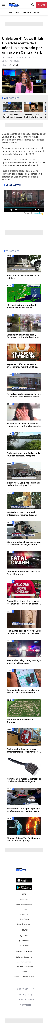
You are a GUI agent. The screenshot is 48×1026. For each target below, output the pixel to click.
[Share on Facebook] (10, 65)
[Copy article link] (17, 65)
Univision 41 (7, 58)
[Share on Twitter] (14, 65)
